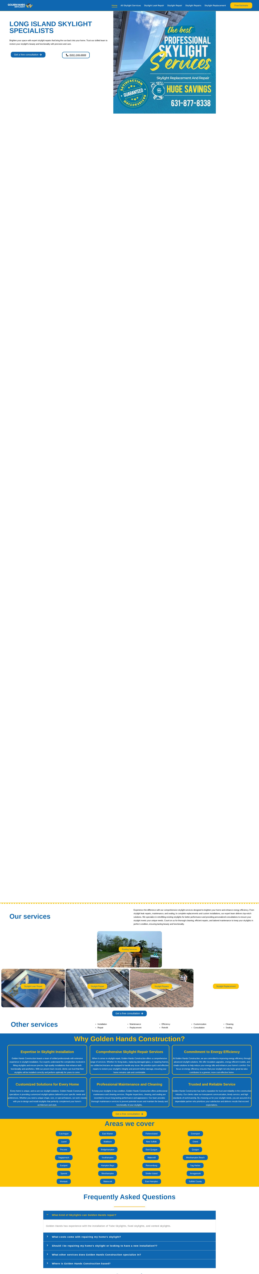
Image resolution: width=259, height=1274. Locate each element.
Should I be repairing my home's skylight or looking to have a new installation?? (105, 1245)
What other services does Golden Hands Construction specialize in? (96, 1254)
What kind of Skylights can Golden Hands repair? (84, 1215)
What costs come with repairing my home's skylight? (86, 1237)
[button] (241, 5)
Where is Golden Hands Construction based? (81, 1263)
